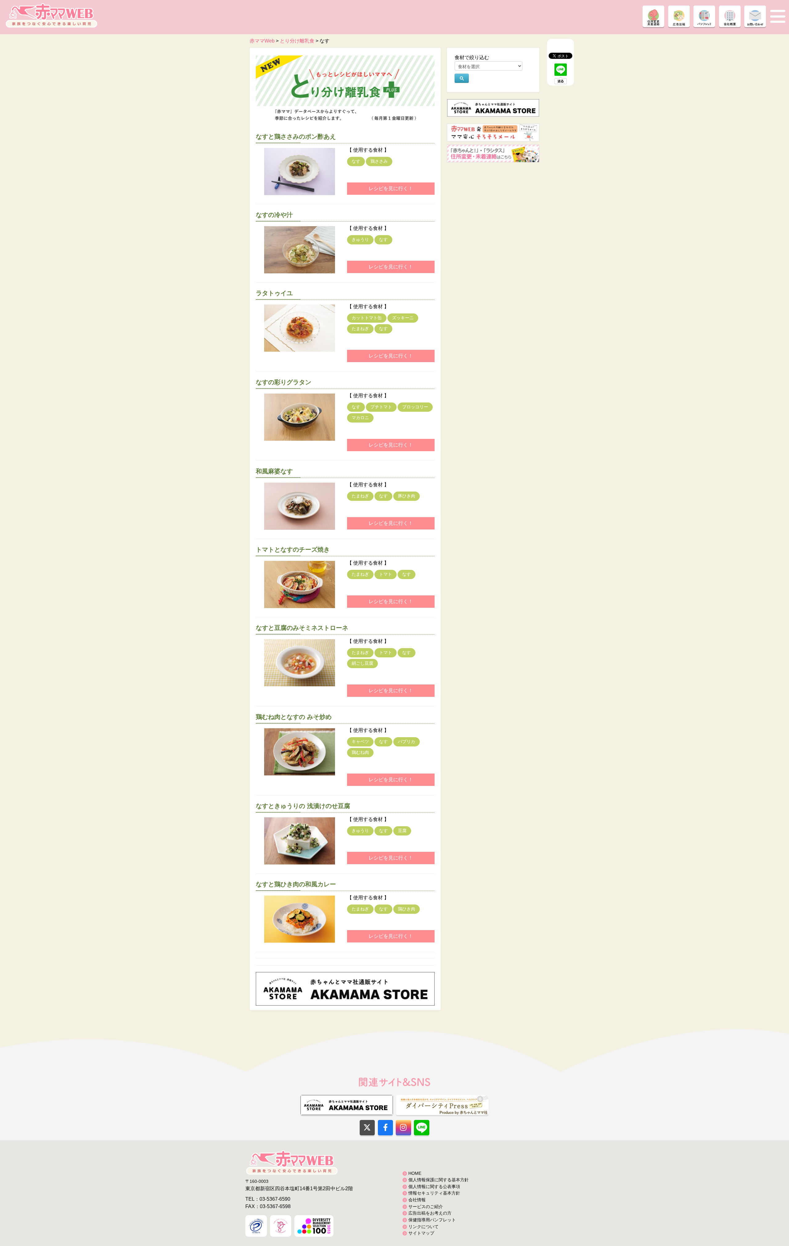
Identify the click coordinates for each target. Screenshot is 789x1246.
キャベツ (360, 741)
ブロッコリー (415, 406)
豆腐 (402, 830)
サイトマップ (421, 1233)
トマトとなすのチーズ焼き (293, 549)
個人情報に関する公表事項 (434, 1186)
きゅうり (360, 239)
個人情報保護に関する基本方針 (438, 1179)
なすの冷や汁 (274, 214)
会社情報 (417, 1199)
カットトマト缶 (367, 317)
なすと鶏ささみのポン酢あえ (296, 136)
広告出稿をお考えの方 (430, 1213)
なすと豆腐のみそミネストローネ (302, 627)
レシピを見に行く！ (391, 188)
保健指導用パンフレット (432, 1219)
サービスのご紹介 (425, 1206)
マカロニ (360, 417)
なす (356, 161)
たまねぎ (360, 328)
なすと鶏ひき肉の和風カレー (296, 884)
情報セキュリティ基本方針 (434, 1193)
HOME (414, 1173)
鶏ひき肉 (406, 908)
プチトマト (381, 406)
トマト (385, 574)
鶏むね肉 (360, 752)
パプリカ (406, 741)
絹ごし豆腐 (362, 663)
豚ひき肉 (406, 495)
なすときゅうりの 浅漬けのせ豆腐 (303, 806)
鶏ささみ (379, 161)
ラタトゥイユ (274, 293)
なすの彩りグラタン (283, 382)
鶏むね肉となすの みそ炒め (294, 716)
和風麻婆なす (274, 471)
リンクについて (423, 1226)
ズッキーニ (403, 317)
